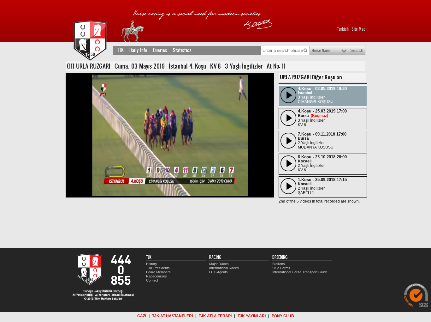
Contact (152, 280)
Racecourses (156, 276)
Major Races (219, 264)
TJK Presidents (158, 268)
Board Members (158, 272)
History (151, 264)
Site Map (358, 29)
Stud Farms (281, 268)
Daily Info (138, 50)
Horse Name (321, 50)
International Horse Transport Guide (300, 272)
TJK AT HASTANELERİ (172, 316)
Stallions (278, 264)
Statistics (182, 50)
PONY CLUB (283, 316)
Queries (160, 50)
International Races (224, 268)
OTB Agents (218, 272)
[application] (170, 135)
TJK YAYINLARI (252, 316)
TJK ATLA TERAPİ (215, 316)
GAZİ (141, 316)
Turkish (343, 29)
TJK (121, 50)
